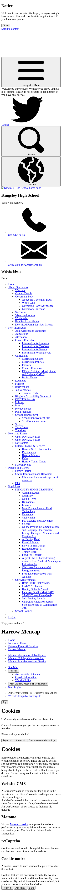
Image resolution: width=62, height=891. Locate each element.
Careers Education (25, 340)
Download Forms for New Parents (34, 324)
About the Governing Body (37, 299)
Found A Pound (30, 542)
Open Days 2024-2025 (27, 439)
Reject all (7, 740)
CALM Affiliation (32, 586)
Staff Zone (21, 312)
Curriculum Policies (33, 361)
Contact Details (23, 293)
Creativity (27, 495)
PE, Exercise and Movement (37, 520)
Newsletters (21, 442)
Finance (19, 383)
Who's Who (28, 302)
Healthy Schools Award (35, 589)
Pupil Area (14, 486)
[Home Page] (21, 187)
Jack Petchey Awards (33, 598)
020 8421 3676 (16, 235)
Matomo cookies (19, 824)
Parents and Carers (18, 467)
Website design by (24, 696)
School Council (23, 610)
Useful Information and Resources (33, 473)
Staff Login (14, 687)
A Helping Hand (31, 539)
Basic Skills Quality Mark (36, 582)
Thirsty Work (29, 551)
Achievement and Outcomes (30, 330)
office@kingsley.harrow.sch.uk (25, 264)
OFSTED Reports (25, 399)
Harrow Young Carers (34, 461)
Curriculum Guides (32, 358)
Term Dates (21, 427)
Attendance (21, 337)
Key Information (17, 327)
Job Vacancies (22, 389)
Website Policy (23, 680)
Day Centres (29, 452)
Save (31, 888)
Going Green (29, 498)
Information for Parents (34, 349)
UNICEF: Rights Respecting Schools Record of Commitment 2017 (39, 604)
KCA (25, 458)
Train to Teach (30, 393)
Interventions (22, 386)
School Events (23, 464)
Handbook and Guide (27, 321)
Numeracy (27, 514)
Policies (19, 402)
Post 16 (19, 405)
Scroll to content (10, 28)
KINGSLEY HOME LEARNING (34, 489)
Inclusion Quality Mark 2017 (38, 592)
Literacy (26, 505)
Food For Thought (32, 554)
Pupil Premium (23, 411)
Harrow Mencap (31, 455)
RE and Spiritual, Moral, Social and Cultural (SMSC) (39, 373)
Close (5, 25)
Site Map (13, 667)
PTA (17, 483)
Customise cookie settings (42, 740)
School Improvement (26, 414)
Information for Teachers (35, 346)
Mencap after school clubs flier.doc (27, 655)
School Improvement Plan (36, 417)
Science (26, 523)
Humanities (28, 501)
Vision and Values (25, 315)
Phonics (26, 365)
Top (4, 702)
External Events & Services (30, 445)
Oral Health (28, 517)
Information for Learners (35, 343)
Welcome (20, 290)
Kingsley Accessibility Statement (33, 396)
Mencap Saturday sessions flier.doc (27, 661)
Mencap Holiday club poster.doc (26, 658)
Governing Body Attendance (37, 305)
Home (11, 284)
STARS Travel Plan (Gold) (37, 595)
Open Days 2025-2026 (27, 436)
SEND (19, 424)
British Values (29, 377)
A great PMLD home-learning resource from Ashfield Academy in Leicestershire (41, 561)
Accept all (20, 740)
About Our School (18, 287)
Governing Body (24, 296)
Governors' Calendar (33, 308)
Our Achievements (25, 579)
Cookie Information (26, 677)
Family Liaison (23, 470)
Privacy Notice (23, 408)
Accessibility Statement (27, 674)
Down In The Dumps (33, 545)
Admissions (21, 333)
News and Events (17, 433)
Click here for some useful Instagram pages (36, 569)
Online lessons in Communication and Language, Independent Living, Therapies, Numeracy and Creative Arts (40, 531)
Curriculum (21, 355)
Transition (20, 430)
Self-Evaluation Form (33, 421)
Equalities (20, 380)
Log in (12, 617)
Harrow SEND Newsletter (36, 449)
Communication (30, 492)
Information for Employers (36, 352)
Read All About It (31, 548)
